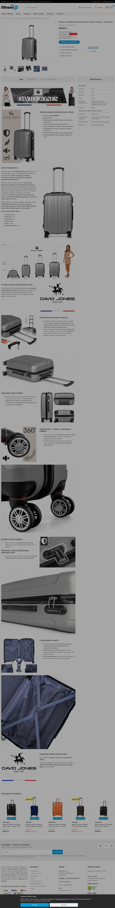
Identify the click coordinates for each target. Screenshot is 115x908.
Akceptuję (34, 905)
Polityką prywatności (60, 899)
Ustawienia (64, 905)
